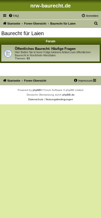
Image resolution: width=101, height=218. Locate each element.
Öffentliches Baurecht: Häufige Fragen (45, 49)
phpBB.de (68, 94)
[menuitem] (14, 16)
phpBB (37, 90)
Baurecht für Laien (22, 33)
